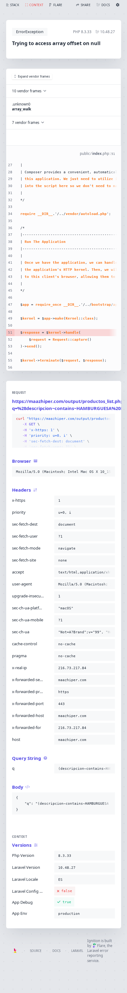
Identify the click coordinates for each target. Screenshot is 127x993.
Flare (101, 945)
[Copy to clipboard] (109, 419)
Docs (56, 951)
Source (35, 951)
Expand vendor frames (34, 77)
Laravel (77, 951)
